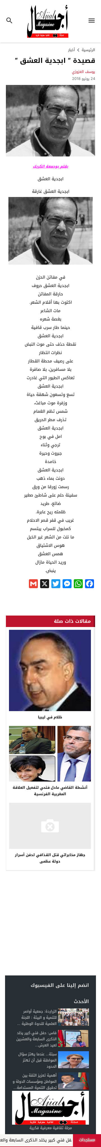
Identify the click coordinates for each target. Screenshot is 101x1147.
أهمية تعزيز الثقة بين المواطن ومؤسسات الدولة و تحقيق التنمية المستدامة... (35, 1081)
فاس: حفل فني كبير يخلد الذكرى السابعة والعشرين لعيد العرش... (36, 1039)
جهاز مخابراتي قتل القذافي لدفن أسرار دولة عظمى (50, 858)
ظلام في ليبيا (50, 717)
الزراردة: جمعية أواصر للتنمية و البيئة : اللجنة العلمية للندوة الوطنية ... (37, 1017)
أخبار (71, 49)
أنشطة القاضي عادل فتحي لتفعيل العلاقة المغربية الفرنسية (50, 790)
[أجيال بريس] (50, 1108)
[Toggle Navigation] (93, 21)
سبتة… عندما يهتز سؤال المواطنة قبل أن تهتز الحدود (37, 1060)
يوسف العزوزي (83, 71)
